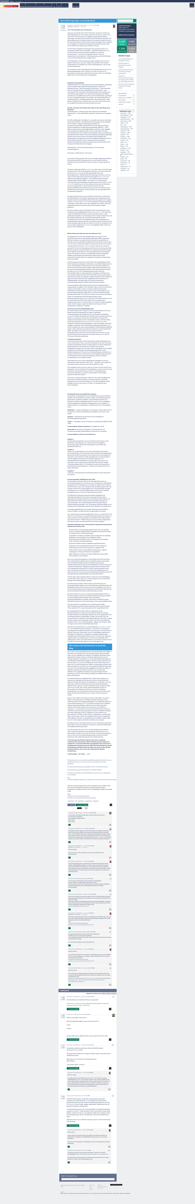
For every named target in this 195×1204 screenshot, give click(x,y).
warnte (85, 201)
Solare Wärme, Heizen (125, 102)
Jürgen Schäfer (85, 1044)
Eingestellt (69, 25)
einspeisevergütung (125, 128)
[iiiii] (68, 777)
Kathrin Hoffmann (87, 894)
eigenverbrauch (124, 121)
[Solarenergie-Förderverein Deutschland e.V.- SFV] (80, 1193)
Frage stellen (65, 6)
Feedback (100, 1185)
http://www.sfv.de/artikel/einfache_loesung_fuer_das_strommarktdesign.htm (86, 978)
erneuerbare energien (125, 119)
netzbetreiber (123, 148)
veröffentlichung (124, 126)
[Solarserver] (96, 1193)
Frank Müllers (86, 828)
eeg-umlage (123, 170)
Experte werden (91, 1189)
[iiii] (68, 773)
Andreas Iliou (82, 1014)
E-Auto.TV (82, 1095)
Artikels (95, 670)
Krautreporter (70, 1104)
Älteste (103, 993)
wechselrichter (124, 138)
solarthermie (123, 132)
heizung (122, 146)
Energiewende (82, 25)
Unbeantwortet (47, 6)
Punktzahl (114, 993)
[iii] (68, 770)
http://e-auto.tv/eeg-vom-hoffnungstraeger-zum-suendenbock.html (92, 1154)
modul (122, 142)
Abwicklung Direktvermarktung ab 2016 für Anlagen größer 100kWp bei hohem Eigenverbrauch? (126, 78)
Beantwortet (69, 996)
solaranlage (123, 130)
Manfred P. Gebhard (86, 931)
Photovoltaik (122, 100)
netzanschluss (123, 168)
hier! (88, 754)
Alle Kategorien (123, 93)
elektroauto (123, 136)
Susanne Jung (85, 967)
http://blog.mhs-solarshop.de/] (99, 837)
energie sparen (124, 160)
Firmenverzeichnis (5, 1)
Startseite (22, 6)
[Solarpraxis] (116, 1193)
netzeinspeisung (124, 166)
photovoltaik (70, 801)
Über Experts (76, 6)
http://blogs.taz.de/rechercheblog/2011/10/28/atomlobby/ (86, 770)
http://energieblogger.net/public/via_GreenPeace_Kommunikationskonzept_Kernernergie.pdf (92, 779)
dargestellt (70, 316)
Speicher (121, 104)
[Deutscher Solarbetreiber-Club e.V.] (62, 1193)
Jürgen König (84, 878)
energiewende (124, 117)
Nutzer (59, 6)
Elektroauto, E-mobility (125, 97)
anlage (122, 164)
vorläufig (88, 225)
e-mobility (123, 140)
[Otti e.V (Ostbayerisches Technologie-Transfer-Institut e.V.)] (65, 1193)
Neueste (108, 993)
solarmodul (123, 156)
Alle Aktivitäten (39, 6)
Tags (54, 6)
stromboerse (95, 801)
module (122, 158)
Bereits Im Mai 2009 (103, 176)
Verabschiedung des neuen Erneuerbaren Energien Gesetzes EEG (126, 71)
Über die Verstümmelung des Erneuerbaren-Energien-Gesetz (126, 86)
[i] (68, 760)
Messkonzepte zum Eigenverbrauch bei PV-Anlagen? (125, 65)
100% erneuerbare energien (126, 154)
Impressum (91, 1185)
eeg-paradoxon (88, 801)
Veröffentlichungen (30, 6)
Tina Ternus (91, 25)
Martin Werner (86, 812)
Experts (12, 1)
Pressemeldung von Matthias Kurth (94, 321)
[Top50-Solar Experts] (10, 5)
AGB (90, 1186)
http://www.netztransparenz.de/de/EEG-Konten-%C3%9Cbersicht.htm (89, 766)
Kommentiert (71, 812)
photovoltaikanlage (125, 115)
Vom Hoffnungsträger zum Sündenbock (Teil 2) (126, 59)
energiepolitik (81, 801)
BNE (96, 169)
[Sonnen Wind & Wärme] (106, 1193)
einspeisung (123, 152)
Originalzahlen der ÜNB (98, 212)
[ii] (68, 766)
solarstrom (123, 134)
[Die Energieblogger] (125, 1193)
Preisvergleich (18, 1)
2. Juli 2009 (70, 184)
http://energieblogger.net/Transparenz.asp (78, 906)
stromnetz (123, 150)
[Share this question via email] (86, 808)
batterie (122, 144)
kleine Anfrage (77, 173)
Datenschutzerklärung (101, 1186)
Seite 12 (90, 169)
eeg (75, 801)
